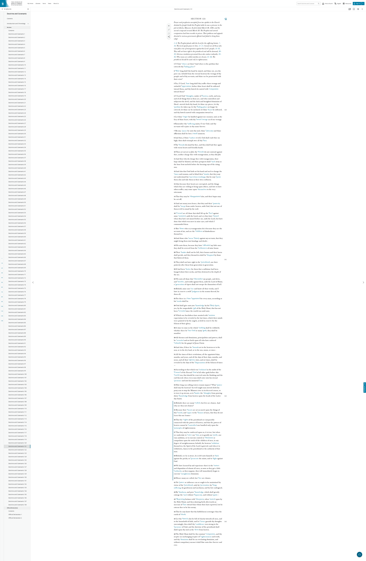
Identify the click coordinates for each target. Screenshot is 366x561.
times (177, 174)
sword (199, 119)
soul (185, 495)
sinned (216, 216)
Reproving (181, 499)
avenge (205, 119)
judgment (196, 291)
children (199, 231)
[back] (2, 9)
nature (216, 465)
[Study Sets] (350, 9)
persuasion (205, 485)
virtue (202, 521)
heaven (205, 96)
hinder (197, 393)
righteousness (206, 537)
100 (2, 306)
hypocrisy (198, 495)
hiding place (189, 66)
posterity (216, 203)
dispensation (200, 362)
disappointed (195, 196)
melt (213, 161)
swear (191, 238)
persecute (195, 458)
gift (194, 308)
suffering (191, 124)
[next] (363, 282)
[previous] (33, 282)
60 (2, 287)
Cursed (179, 213)
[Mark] (168, 29)
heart (210, 110)
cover (190, 435)
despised (210, 255)
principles (178, 428)
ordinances (202, 248)
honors (200, 413)
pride (215, 435)
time (189, 298)
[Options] (362, 9)
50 (2, 282)
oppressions (186, 86)
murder (181, 282)
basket (183, 252)
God (194, 372)
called (197, 403)
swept (183, 206)
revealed (182, 311)
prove (219, 177)
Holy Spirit (214, 305)
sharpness (200, 499)
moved (212, 499)
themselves (202, 189)
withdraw (215, 443)
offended (206, 245)
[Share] (168, 36)
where (184, 64)
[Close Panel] (28, 9)
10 (2, 263)
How (177, 71)
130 (2, 321)
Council (177, 372)
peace (184, 131)
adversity (209, 131)
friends (182, 145)
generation (180, 284)
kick (217, 456)
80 (2, 297)
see (192, 289)
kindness (182, 492)
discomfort (198, 279)
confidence (200, 524)
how (188, 83)
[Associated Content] (226, 19)
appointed (196, 298)
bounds (196, 347)
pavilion (177, 107)
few (200, 478)
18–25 (217, 49)
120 (2, 316)
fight (215, 458)
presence (177, 380)
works (179, 301)
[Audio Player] (359, 554)
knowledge (200, 305)
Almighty (189, 96)
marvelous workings (197, 177)
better (188, 269)
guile (215, 495)
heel (211, 213)
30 (2, 273)
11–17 (201, 46)
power (219, 385)
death (183, 514)
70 (2, 292)
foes (205, 140)
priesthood (205, 262)
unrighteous (186, 474)
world (177, 375)
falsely (196, 238)
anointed (182, 216)
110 (2, 311)
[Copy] (168, 33)
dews (197, 530)
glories (192, 360)
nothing (202, 328)
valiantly (177, 343)
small (195, 133)
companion (210, 534)
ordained (202, 369)
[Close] (168, 25)
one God (191, 330)
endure (192, 138)
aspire (189, 413)
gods (205, 330)
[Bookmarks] (354, 9)
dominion (209, 438)
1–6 (175, 43)
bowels (185, 519)
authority (178, 471)
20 (2, 268)
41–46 (209, 57)
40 (2, 277)
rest (200, 380)
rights (186, 420)
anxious (212, 315)
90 (2, 301)
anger (185, 117)
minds (206, 174)
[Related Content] (358, 9)
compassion (213, 89)
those (182, 228)
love (185, 504)
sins (197, 435)
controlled (193, 425)
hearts (190, 410)
